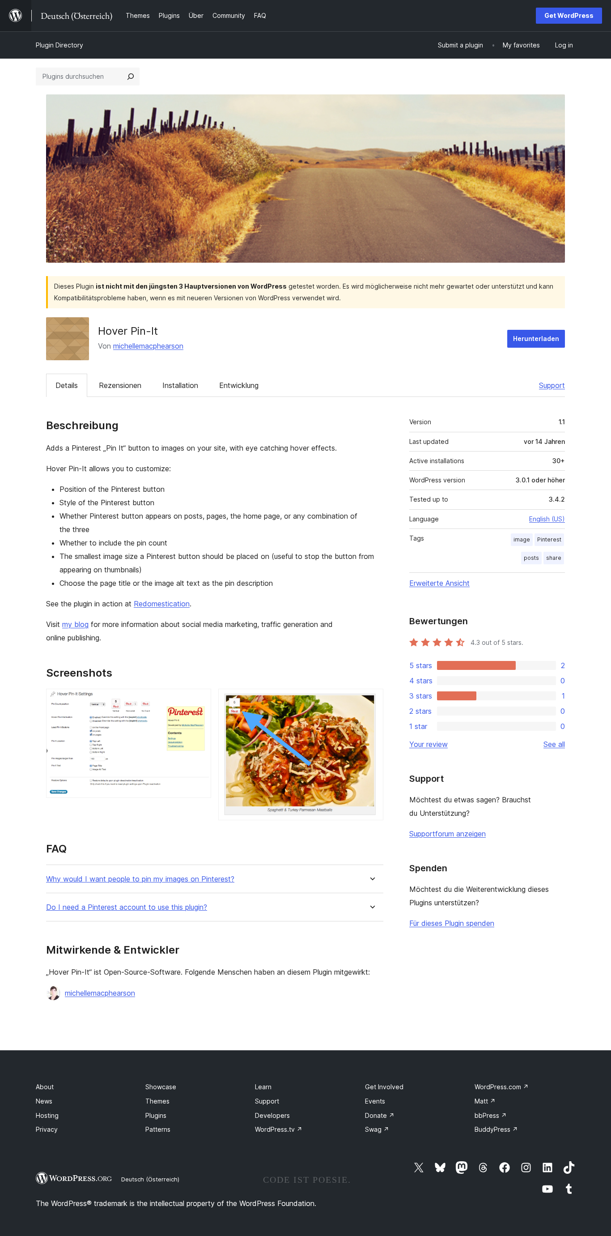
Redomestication (162, 603)
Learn (263, 1087)
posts (531, 557)
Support (552, 385)
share (553, 557)
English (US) (547, 519)
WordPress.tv (278, 1129)
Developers (272, 1115)
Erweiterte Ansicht (439, 583)
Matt (485, 1101)
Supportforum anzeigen (447, 833)
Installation (180, 385)
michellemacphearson (148, 345)
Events (375, 1101)
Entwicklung (239, 385)
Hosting (47, 1115)
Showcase (160, 1087)
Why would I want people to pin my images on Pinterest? (140, 879)
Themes (157, 1101)
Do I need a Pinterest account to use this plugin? (126, 907)
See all (554, 744)
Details (66, 385)
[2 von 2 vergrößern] (371, 700)
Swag (377, 1129)
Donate (380, 1115)
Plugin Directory (59, 45)
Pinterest (549, 539)
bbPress (491, 1115)
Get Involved (384, 1087)
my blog (75, 624)
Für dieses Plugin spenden (451, 923)
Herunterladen (536, 338)
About (45, 1087)
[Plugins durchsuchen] (131, 76)
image (521, 539)
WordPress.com (502, 1087)
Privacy (47, 1129)
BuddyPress (496, 1129)
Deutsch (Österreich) (150, 1179)
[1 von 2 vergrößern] (199, 700)
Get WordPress (569, 15)
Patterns (157, 1129)
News (44, 1101)
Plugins (155, 1115)
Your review (428, 744)
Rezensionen (120, 385)
